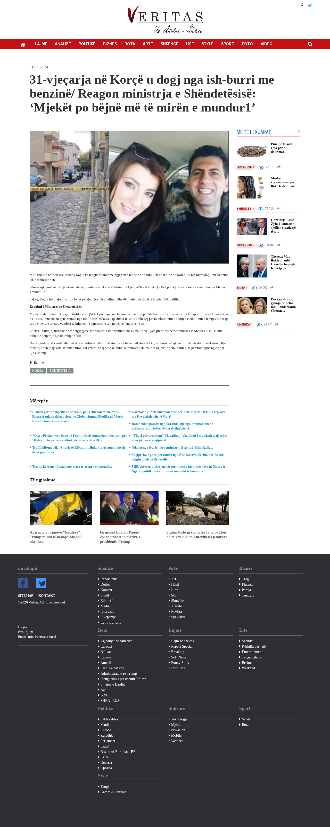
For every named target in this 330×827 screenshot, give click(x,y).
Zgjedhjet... (109, 735)
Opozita (106, 768)
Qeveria (106, 763)
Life (190, 44)
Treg (245, 579)
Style (207, 44)
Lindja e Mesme (112, 668)
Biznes (110, 44)
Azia (104, 690)
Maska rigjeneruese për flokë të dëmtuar (283, 182)
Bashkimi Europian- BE (118, 752)
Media (105, 606)
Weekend (248, 668)
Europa (106, 657)
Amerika (243, 324)
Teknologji (179, 719)
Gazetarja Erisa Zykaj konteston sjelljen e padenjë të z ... (283, 225)
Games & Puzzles (113, 792)
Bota (130, 44)
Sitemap (25, 596)
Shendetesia (60, 370)
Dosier (105, 584)
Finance (247, 584)
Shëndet (244, 208)
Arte (148, 44)
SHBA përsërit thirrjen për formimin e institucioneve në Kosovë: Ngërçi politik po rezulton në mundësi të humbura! (178, 469)
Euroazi (106, 646)
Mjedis (176, 725)
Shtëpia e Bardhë (113, 684)
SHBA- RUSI (111, 701)
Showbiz (177, 601)
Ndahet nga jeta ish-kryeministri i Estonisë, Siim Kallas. (172, 447)
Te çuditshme (251, 657)
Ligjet (105, 746)
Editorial (107, 601)
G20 (104, 695)
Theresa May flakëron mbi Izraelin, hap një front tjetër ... (283, 262)
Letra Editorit (111, 622)
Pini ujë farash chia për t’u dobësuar (281, 148)
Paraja (246, 590)
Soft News (178, 657)
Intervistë (107, 612)
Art (173, 579)
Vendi (105, 725)
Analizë (63, 44)
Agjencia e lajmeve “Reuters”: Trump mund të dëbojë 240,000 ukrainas (56, 537)
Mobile (176, 735)
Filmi (175, 584)
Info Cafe (178, 668)
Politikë (87, 44)
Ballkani (107, 652)
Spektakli (178, 617)
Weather (177, 741)
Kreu (22, 44)
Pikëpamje (108, 617)
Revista (176, 612)
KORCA (37, 370)
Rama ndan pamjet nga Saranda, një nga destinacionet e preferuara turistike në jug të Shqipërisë (172, 426)
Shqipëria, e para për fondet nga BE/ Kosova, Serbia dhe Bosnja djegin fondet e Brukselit (178, 457)
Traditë (176, 606)
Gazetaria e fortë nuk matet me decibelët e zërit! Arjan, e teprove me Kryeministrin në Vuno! (178, 414)
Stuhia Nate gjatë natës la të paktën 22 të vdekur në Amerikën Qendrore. (197, 534)
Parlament (108, 741)
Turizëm (248, 595)
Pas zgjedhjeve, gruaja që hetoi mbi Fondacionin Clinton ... (283, 305)
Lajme (41, 44)
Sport (227, 44)
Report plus (109, 579)
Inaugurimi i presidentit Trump (123, 679)
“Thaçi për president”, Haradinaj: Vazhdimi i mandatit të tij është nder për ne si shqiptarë (179, 438)
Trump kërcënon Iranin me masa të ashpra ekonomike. (72, 466)
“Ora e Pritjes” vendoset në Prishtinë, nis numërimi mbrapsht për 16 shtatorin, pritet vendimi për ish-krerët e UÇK (79, 438)
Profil (105, 595)
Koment (106, 590)
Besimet (247, 663)
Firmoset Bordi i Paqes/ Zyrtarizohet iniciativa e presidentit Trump (120, 537)
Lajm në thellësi (183, 641)
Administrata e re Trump (119, 673)
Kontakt (46, 596)
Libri (175, 590)
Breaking (244, 167)
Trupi (105, 787)
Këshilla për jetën (254, 646)
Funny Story (180, 663)
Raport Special (182, 646)
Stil (173, 595)
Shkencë (169, 44)
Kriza (105, 757)
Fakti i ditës (109, 719)
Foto (247, 44)
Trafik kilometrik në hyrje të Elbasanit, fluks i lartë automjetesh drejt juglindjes (78, 450)
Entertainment (252, 652)
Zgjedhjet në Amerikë (116, 641)
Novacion (178, 730)
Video (267, 44)
